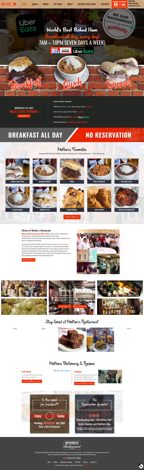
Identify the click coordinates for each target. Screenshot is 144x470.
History (85, 462)
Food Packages (76, 295)
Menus (35, 4)
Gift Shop (57, 4)
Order (45, 4)
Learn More (23, 116)
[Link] (61, 50)
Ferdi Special (26, 371)
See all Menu (71, 217)
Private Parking (133, 3)
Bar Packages (57, 295)
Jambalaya (78, 371)
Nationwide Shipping (66, 462)
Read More (27, 381)
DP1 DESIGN (86, 465)
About (70, 4)
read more (27, 260)
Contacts (105, 4)
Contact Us (93, 462)
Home (24, 4)
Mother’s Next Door (87, 4)
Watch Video (78, 306)
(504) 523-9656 (74, 458)
